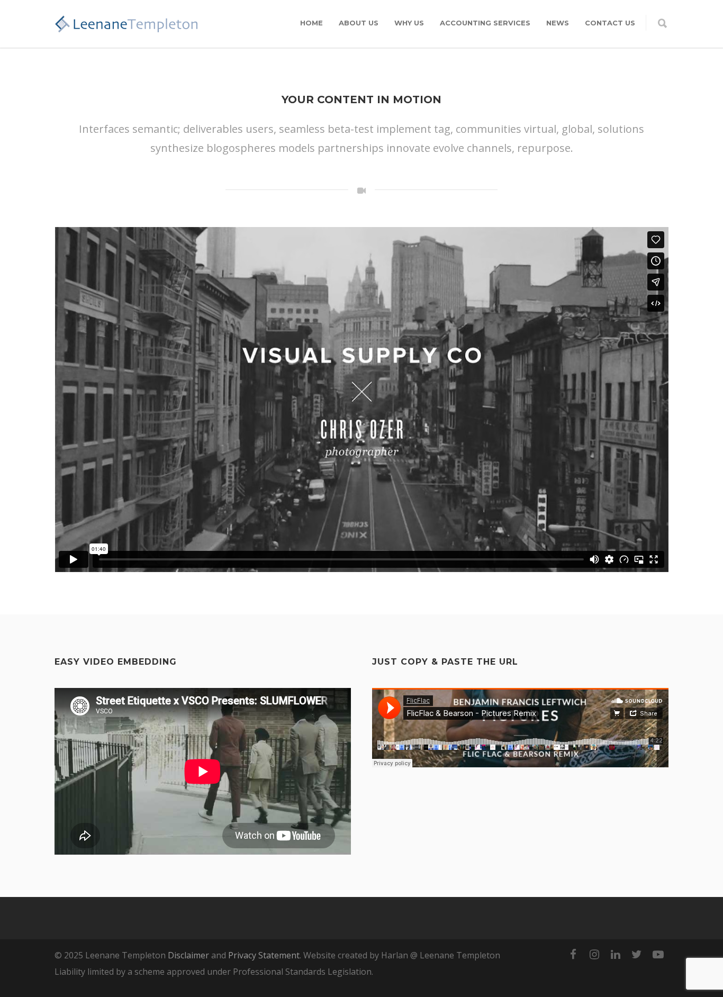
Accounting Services (485, 23)
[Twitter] (636, 954)
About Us (358, 23)
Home (311, 23)
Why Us (409, 23)
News (557, 23)
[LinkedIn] (615, 954)
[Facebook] (573, 954)
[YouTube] (657, 954)
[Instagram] (594, 954)
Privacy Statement (264, 955)
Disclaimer (188, 955)
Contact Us (610, 23)
